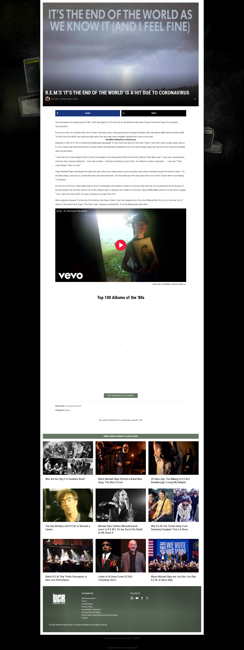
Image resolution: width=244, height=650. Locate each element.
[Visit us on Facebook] (143, 598)
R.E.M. (87, 122)
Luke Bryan (155, 132)
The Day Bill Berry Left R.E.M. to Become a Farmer (67, 528)
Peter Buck (151, 157)
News (68, 410)
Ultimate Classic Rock (173, 284)
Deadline (121, 136)
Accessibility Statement (91, 609)
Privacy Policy (87, 607)
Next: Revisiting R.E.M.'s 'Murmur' (121, 396)
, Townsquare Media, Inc (82, 625)
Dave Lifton (55, 99)
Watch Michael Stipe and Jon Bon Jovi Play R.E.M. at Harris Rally (173, 578)
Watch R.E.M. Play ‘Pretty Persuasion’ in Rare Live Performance (66, 578)
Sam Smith (179, 132)
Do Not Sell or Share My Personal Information (100, 615)
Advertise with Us (89, 598)
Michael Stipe (67, 171)
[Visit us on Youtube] (138, 598)
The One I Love (91, 204)
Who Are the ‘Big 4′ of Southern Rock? (65, 479)
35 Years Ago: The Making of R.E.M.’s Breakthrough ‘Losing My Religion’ (170, 480)
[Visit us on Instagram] (132, 598)
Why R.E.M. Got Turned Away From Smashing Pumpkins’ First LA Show (169, 528)
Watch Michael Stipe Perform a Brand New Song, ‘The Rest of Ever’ (120, 480)
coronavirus (64, 122)
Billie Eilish (166, 132)
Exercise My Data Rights (91, 612)
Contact (85, 618)
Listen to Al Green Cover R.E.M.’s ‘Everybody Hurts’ (115, 578)
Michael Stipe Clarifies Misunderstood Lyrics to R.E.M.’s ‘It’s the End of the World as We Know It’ (120, 529)
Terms (84, 601)
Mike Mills (153, 190)
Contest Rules (87, 604)
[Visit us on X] (148, 598)
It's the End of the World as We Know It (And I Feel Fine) (135, 122)
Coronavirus (71, 406)
